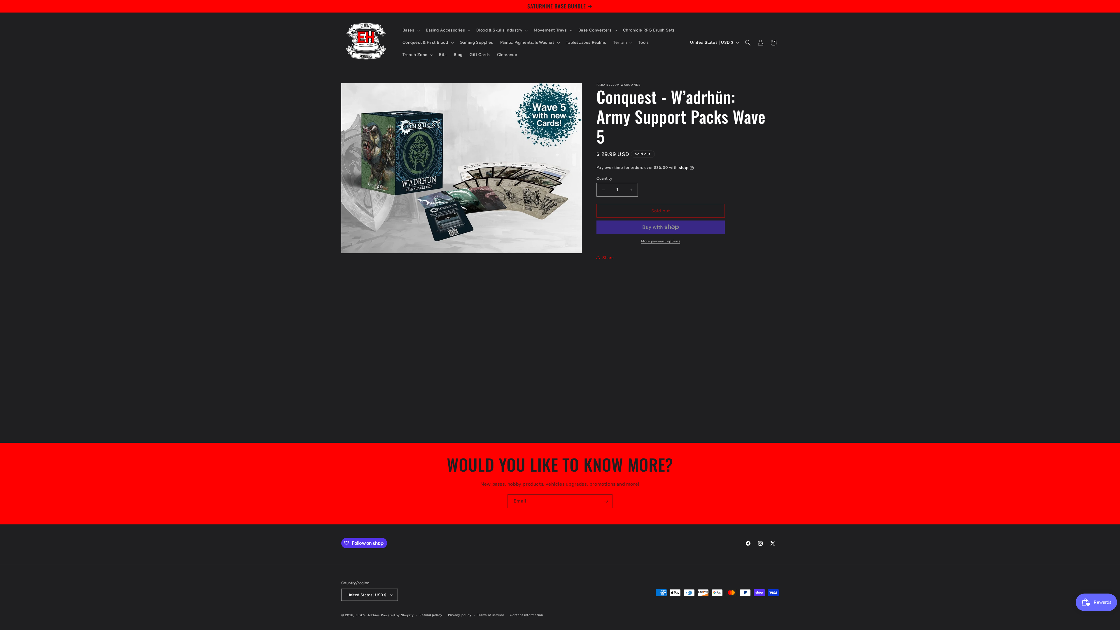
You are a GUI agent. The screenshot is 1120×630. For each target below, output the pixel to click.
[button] (410, 30)
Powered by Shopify (397, 615)
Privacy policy (460, 615)
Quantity (604, 178)
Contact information (526, 615)
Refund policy (430, 615)
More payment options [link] (660, 241)
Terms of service (490, 615)
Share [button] (608, 257)
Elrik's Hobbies (368, 615)
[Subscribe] (605, 501)
